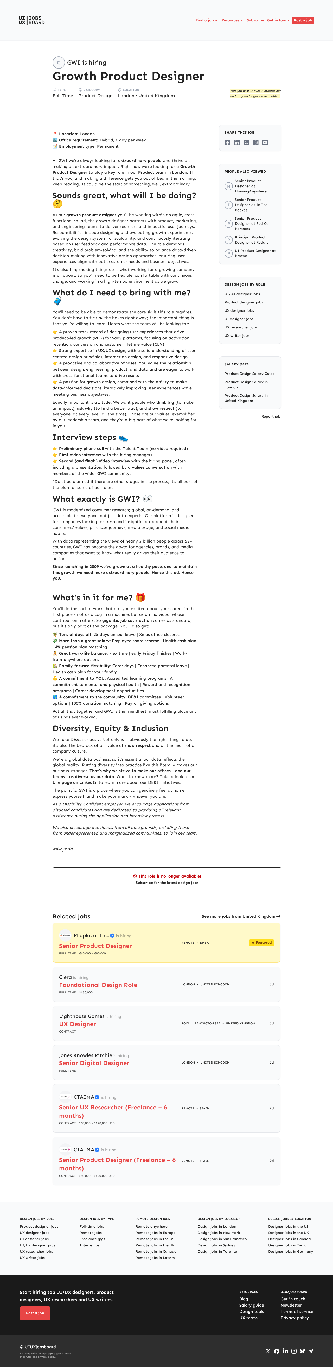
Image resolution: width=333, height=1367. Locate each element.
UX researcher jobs (241, 327)
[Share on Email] (265, 142)
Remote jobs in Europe (156, 1233)
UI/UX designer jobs (242, 294)
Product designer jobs (244, 302)
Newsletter (291, 1305)
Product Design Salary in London (246, 384)
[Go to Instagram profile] (294, 1351)
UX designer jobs (239, 310)
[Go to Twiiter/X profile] (268, 1351)
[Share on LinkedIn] (237, 142)
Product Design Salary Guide (250, 373)
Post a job (303, 20)
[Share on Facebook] (228, 142)
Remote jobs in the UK (155, 1245)
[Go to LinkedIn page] (285, 1351)
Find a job (205, 20)
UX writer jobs (237, 335)
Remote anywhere (152, 1226)
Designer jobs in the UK (288, 1233)
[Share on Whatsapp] (256, 142)
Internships (89, 1245)
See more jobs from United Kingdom (238, 916)
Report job (270, 416)
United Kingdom (156, 95)
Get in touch (278, 20)
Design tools (251, 1311)
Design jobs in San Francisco (222, 1239)
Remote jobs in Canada (156, 1251)
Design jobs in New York (219, 1233)
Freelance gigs (92, 1239)
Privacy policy (295, 1317)
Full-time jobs (92, 1226)
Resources (230, 20)
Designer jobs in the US (288, 1226)
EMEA (204, 943)
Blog (243, 1298)
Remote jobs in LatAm (155, 1258)
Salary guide (251, 1305)
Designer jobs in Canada (289, 1239)
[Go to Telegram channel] (310, 1351)
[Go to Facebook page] (276, 1351)
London (126, 95)
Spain (204, 1108)
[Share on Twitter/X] (246, 142)
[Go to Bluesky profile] (302, 1351)
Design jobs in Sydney (216, 1245)
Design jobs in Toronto (217, 1251)
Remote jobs (91, 1233)
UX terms (248, 1317)
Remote (187, 1108)
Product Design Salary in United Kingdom (246, 398)
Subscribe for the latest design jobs (167, 882)
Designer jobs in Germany (290, 1251)
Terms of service (297, 1311)
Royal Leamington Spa (200, 1023)
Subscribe (255, 20)
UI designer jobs (239, 319)
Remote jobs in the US (155, 1239)
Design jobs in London (217, 1226)
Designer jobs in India (287, 1245)
